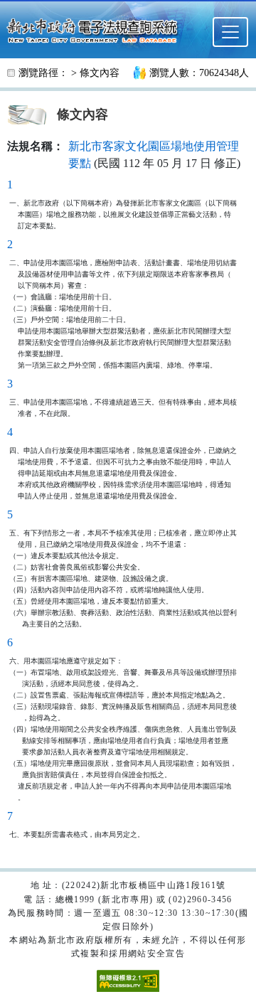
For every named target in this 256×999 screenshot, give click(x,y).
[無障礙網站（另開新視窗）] (128, 980)
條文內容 (99, 73)
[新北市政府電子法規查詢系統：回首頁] (96, 29)
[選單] (230, 32)
